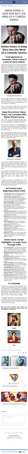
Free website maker (18, 438)
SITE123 (12, 438)
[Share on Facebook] (18, 353)
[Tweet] (21, 353)
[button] (1, 2)
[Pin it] (23, 353)
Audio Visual (10, 5)
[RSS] (25, 353)
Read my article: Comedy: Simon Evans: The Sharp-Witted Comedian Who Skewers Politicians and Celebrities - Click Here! (14, 308)
